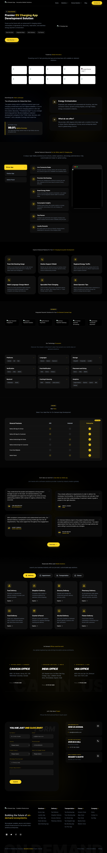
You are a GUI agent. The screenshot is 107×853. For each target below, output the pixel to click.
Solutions (64, 3)
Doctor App (41, 812)
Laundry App (41, 815)
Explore (9, 600)
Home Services (42, 821)
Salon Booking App (43, 824)
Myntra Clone (81, 821)
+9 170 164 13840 (74, 747)
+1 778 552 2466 (17, 682)
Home (56, 3)
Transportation (63, 575)
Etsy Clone (81, 818)
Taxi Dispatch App (70, 821)
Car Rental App (69, 818)
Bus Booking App (69, 824)
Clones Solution (75, 3)
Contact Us (94, 815)
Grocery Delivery (56, 818)
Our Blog (93, 818)
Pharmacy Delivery (56, 821)
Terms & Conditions (91, 848)
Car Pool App (68, 826)
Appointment (46, 575)
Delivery (31, 575)
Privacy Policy (81, 848)
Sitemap (100, 848)
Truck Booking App (70, 815)
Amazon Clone (82, 812)
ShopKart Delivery (56, 815)
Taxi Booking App (69, 812)
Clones (79, 575)
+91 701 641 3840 (50, 685)
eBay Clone (81, 815)
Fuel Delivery (54, 812)
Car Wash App (42, 818)
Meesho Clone (82, 824)
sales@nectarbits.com (75, 732)
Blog (86, 3)
